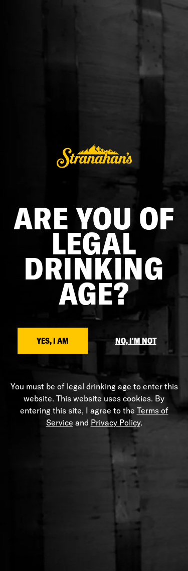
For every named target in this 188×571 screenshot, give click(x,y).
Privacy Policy (115, 422)
